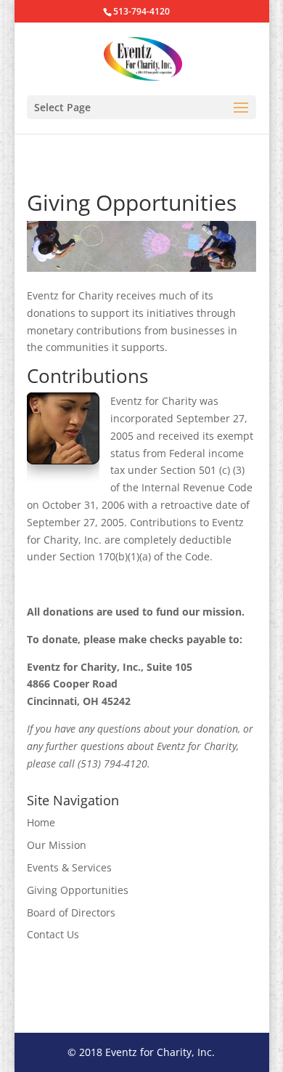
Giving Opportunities (77, 890)
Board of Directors (71, 912)
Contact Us (53, 934)
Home (41, 822)
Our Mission (56, 845)
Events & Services (69, 867)
